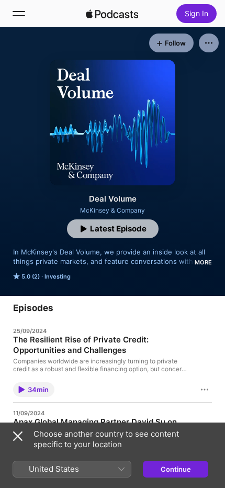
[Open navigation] (18, 13)
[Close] (17, 436)
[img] (112, 13)
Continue (176, 469)
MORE (203, 262)
